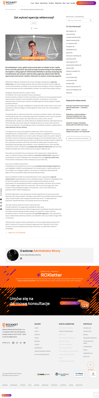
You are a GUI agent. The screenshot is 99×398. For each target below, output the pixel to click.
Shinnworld (87, 346)
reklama (34, 23)
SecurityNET (87, 331)
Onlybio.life (87, 328)
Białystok (79, 385)
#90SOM (37, 341)
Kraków (5, 385)
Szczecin (63, 385)
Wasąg (85, 334)
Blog (64, 3)
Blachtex (86, 356)
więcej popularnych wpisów (78, 138)
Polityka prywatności (42, 354)
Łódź (29, 385)
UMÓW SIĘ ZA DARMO (69, 303)
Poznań (22, 385)
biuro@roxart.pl (12, 337)
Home (36, 328)
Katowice (54, 385)
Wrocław (45, 385)
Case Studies (44, 3)
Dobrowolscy (88, 353)
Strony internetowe (66, 331)
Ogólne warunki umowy (43, 351)
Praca (68, 3)
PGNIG (85, 350)
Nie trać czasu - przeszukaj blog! (75, 16)
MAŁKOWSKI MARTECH (90, 338)
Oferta (37, 3)
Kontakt (73, 3)
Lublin (71, 385)
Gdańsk (36, 385)
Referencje (58, 3)
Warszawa (13, 385)
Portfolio (51, 3)
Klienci (37, 344)
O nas (32, 3)
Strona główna (10, 9)
